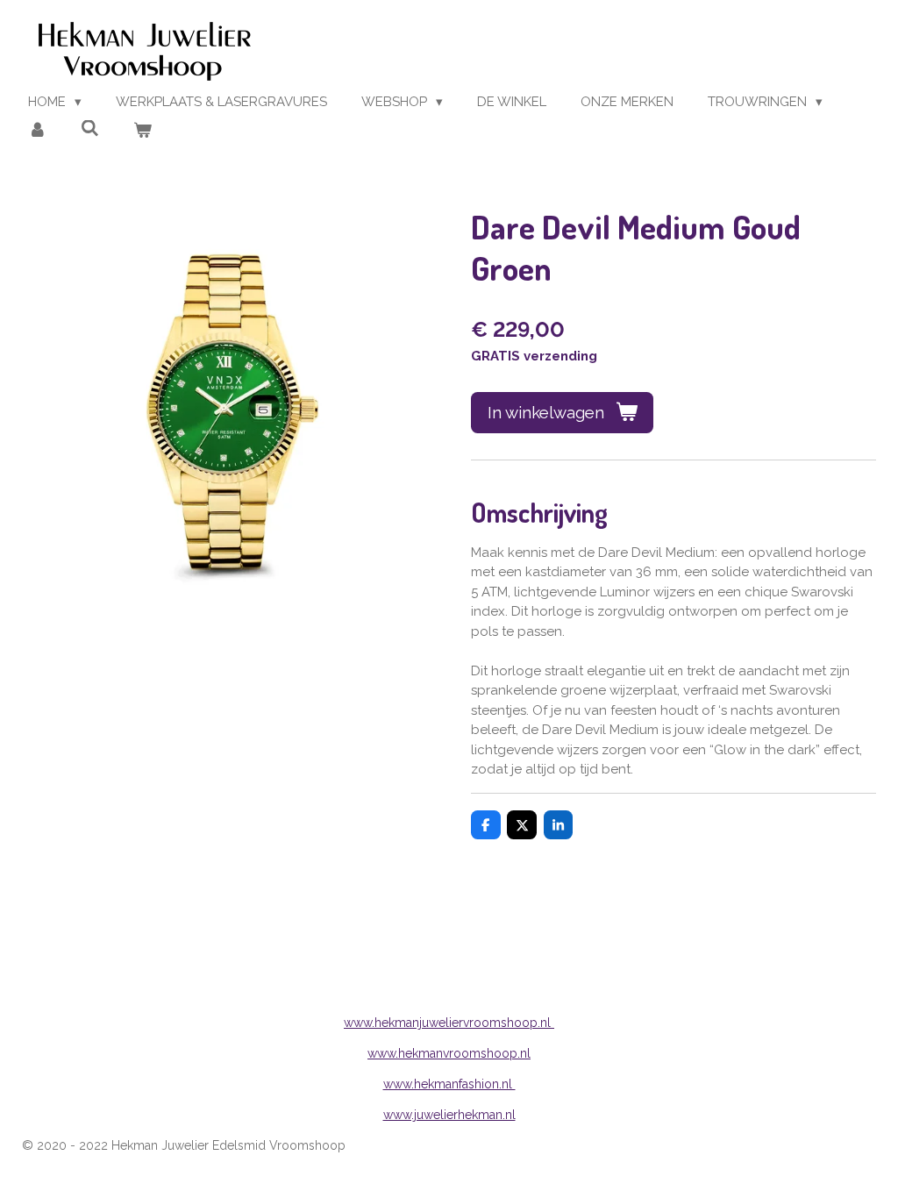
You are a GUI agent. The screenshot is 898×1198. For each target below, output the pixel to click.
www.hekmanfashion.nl (449, 1084)
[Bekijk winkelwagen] (142, 131)
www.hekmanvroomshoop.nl (449, 1053)
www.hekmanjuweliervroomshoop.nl (449, 1023)
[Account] (37, 131)
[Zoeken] (90, 129)
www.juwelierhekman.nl (449, 1115)
